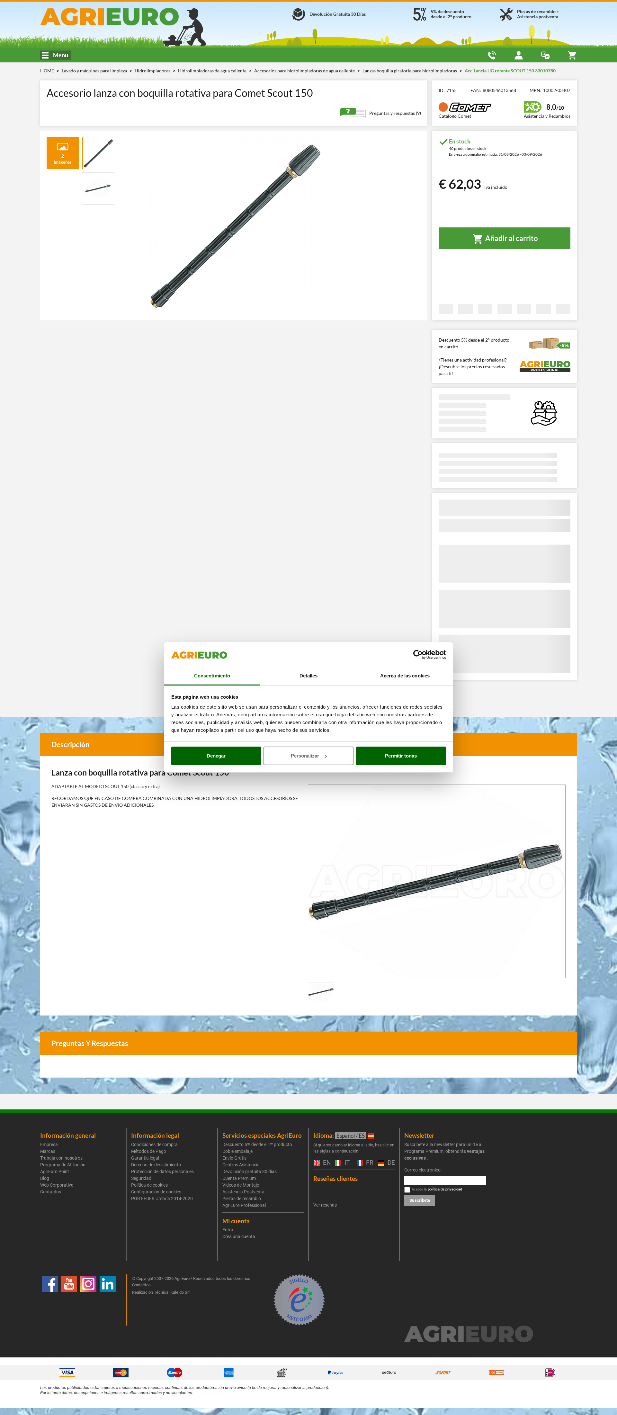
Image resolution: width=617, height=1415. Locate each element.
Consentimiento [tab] (212, 675)
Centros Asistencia (241, 1164)
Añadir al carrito (511, 238)
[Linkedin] (107, 1300)
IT (346, 1163)
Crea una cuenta (238, 1236)
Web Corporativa (57, 1185)
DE (390, 1163)
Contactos (50, 1191)
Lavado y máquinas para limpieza (95, 70)
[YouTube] (69, 1300)
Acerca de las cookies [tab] (405, 675)
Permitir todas (401, 755)
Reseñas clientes (335, 1178)
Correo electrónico (422, 1169)
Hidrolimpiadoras (153, 70)
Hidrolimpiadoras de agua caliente (212, 70)
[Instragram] (88, 1300)
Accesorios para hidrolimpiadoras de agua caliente (305, 70)
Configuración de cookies (156, 1191)
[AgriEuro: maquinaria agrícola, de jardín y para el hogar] (126, 16)
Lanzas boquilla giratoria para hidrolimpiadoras (410, 70)
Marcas (47, 1151)
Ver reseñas (325, 1205)
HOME (47, 70)
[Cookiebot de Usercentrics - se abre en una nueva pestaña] (418, 654)
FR (368, 1163)
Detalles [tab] (309, 675)
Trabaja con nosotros (61, 1158)
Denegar (216, 755)
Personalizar (305, 755)
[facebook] (49, 1300)
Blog (44, 1178)
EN (325, 1163)
